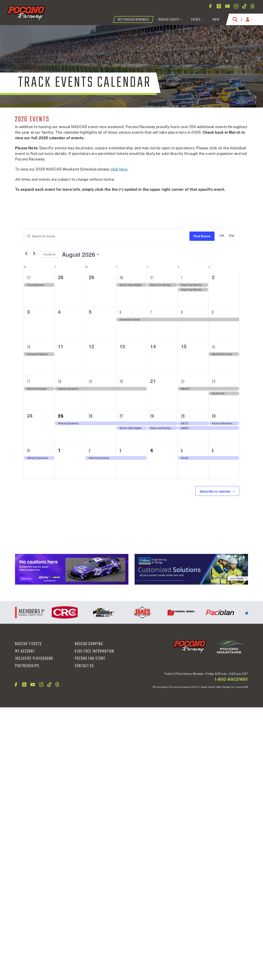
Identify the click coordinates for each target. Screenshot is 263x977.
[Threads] (252, 6)
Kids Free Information (94, 651)
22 (183, 381)
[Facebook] (210, 6)
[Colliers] (191, 569)
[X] (218, 6)
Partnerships (27, 665)
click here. (119, 169)
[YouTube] (227, 6)
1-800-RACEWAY (231, 679)
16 (213, 347)
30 (122, 277)
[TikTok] (244, 6)
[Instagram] (236, 6)
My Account (25, 651)
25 (61, 416)
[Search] (235, 19)
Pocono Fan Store (90, 658)
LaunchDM (241, 687)
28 (152, 416)
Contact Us (84, 665)
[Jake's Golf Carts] (133, 612)
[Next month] (34, 253)
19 (90, 381)
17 (28, 381)
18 (59, 381)
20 (121, 381)
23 (214, 381)
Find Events (202, 236)
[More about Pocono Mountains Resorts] (229, 646)
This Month (49, 254)
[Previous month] (26, 253)
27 (29, 277)
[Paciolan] (211, 612)
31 (152, 277)
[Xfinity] (71, 569)
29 (183, 416)
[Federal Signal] (172, 612)
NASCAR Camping (89, 643)
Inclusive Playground (34, 658)
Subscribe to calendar (215, 491)
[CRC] (56, 612)
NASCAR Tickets (28, 643)
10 (29, 347)
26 (91, 416)
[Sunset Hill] (95, 612)
